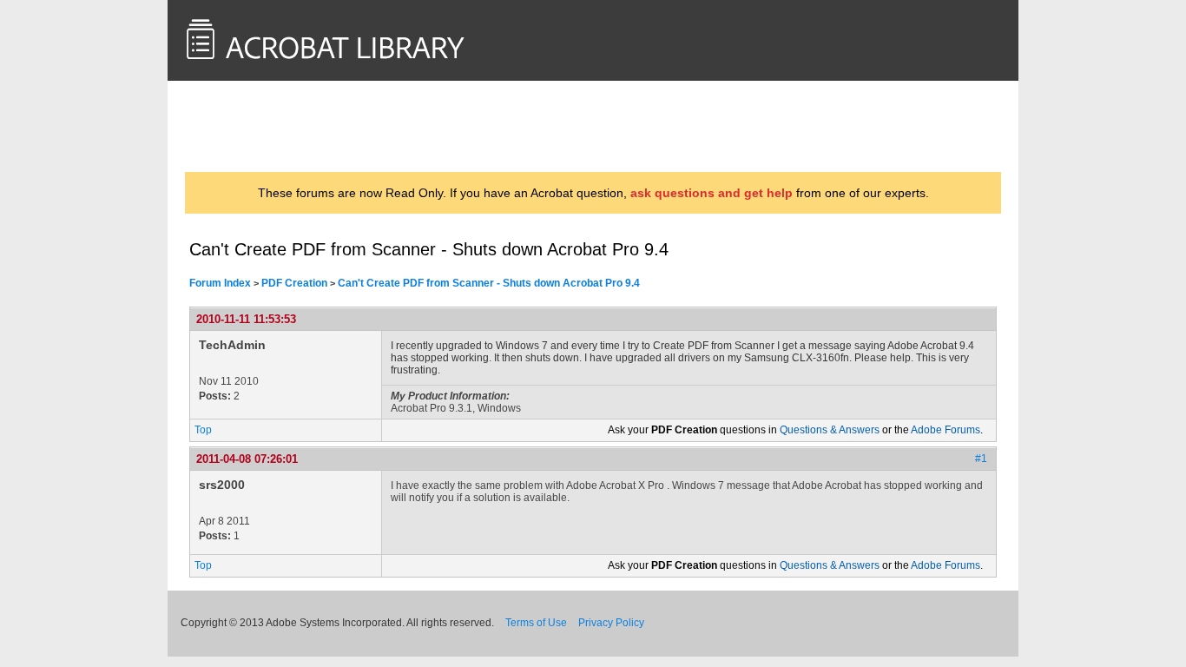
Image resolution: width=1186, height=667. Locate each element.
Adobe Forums (945, 430)
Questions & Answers (830, 430)
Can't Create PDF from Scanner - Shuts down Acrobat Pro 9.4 (489, 283)
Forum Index (220, 283)
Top (203, 430)
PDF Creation (294, 283)
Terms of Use (536, 623)
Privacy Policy (611, 623)
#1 (981, 458)
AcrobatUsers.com (257, 126)
